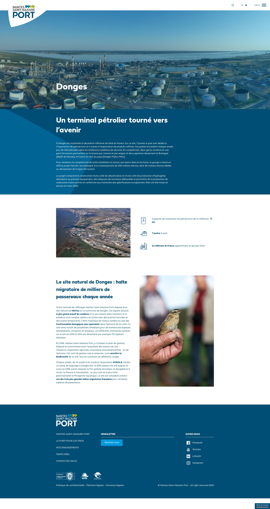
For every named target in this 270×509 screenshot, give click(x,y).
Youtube (196, 449)
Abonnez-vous (111, 442)
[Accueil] (24, 11)
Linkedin (196, 456)
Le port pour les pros (70, 441)
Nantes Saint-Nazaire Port (73, 434)
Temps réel (63, 454)
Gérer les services (262, 505)
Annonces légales (115, 485)
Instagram (197, 463)
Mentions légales (95, 485)
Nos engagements (67, 448)
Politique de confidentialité (70, 485)
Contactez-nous (66, 461)
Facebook (197, 443)
